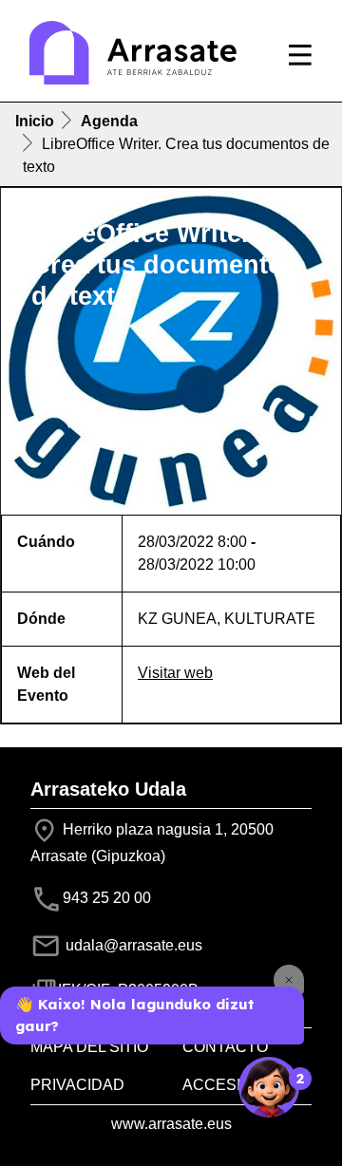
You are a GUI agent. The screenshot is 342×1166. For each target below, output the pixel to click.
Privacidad (77, 1085)
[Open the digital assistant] (268, 1087)
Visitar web (175, 673)
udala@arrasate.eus (132, 945)
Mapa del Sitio (89, 1047)
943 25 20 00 (107, 898)
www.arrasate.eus (171, 1124)
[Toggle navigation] (300, 55)
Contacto (225, 1047)
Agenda (109, 121)
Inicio (34, 121)
